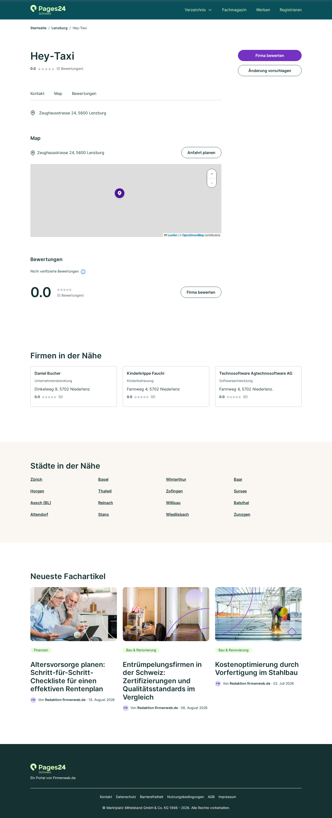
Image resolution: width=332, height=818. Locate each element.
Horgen (37, 491)
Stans (103, 514)
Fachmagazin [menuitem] (234, 9)
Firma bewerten (201, 292)
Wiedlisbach (177, 514)
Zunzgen (242, 514)
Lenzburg (60, 28)
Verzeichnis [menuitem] (195, 9)
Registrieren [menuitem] (291, 9)
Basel (103, 479)
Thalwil (105, 491)
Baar (238, 479)
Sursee (240, 491)
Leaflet (172, 235)
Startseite (38, 28)
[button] (119, 194)
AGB (211, 797)
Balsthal (241, 502)
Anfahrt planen (201, 152)
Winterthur (176, 479)
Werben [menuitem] (263, 9)
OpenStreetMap (193, 235)
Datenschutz (126, 797)
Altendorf (39, 514)
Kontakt (106, 797)
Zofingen (174, 491)
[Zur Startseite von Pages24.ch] (48, 10)
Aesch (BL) (40, 502)
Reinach (105, 502)
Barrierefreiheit (151, 797)
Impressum (227, 797)
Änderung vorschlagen (269, 70)
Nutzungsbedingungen (185, 797)
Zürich (36, 479)
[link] (73, 386)
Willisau (173, 502)
